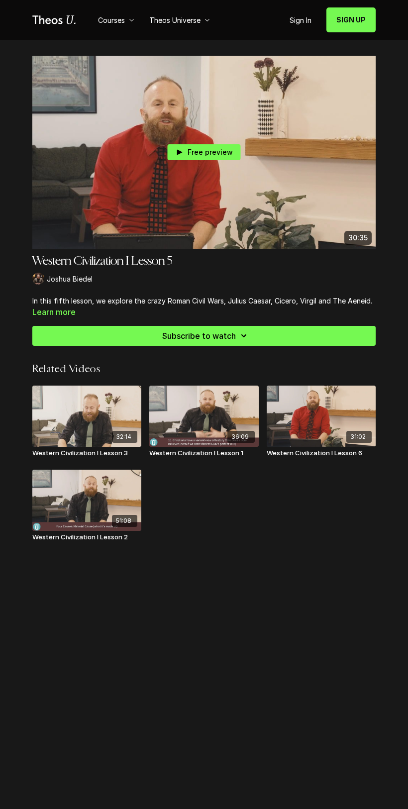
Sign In (300, 20)
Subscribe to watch (199, 336)
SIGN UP (351, 19)
